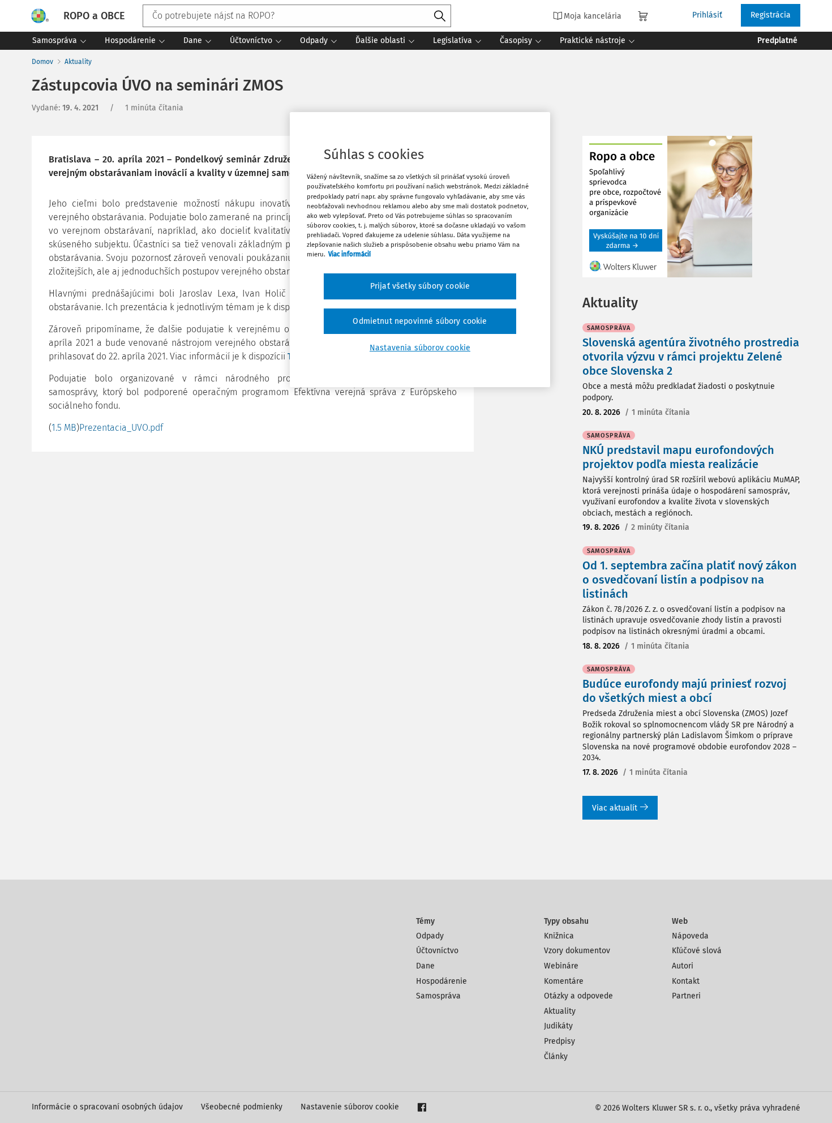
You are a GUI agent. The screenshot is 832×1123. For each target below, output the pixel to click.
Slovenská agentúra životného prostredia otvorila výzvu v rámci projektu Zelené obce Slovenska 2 (690, 357)
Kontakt (686, 981)
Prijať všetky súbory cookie (420, 286)
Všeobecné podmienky (241, 1107)
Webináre (561, 966)
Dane (425, 966)
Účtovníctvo (437, 950)
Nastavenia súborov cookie (420, 348)
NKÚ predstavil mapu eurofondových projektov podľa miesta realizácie (678, 457)
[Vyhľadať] (440, 16)
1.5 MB (64, 427)
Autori (682, 966)
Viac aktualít (614, 808)
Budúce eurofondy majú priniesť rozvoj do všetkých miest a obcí (684, 691)
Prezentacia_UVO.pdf (121, 427)
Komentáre (564, 981)
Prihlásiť (707, 15)
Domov (42, 62)
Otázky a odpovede (578, 996)
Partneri (686, 996)
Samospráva (438, 996)
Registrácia (770, 15)
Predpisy (559, 1041)
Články (556, 1056)
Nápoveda (690, 936)
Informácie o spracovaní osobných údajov (107, 1107)
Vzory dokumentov (577, 950)
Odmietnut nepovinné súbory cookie (420, 321)
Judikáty (558, 1026)
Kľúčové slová (697, 950)
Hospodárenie (441, 981)
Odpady (430, 936)
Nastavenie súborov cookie (350, 1107)
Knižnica (559, 936)
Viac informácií (349, 254)
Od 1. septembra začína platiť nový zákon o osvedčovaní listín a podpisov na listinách (689, 580)
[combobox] (297, 16)
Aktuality (78, 62)
